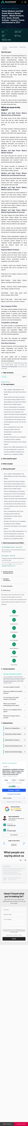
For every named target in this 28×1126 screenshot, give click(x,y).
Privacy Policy (15, 932)
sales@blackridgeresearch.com (8, 565)
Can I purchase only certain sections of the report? (11, 698)
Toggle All (24, 376)
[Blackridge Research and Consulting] (8, 2)
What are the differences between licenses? (12, 692)
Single (6, 780)
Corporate (21, 780)
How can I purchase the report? (12, 674)
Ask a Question (14, 834)
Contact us (19, 240)
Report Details (23, 47)
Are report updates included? (11, 687)
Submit (14, 938)
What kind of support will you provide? (11, 716)
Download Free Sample (14, 794)
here (10, 564)
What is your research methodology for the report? (11, 704)
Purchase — (14, 790)
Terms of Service (21, 930)
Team (13, 780)
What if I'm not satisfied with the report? (12, 710)
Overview (4, 47)
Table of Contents (7, 1124)
